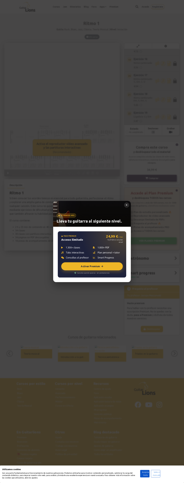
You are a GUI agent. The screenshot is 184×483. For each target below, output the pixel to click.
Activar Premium (90, 266)
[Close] (126, 205)
